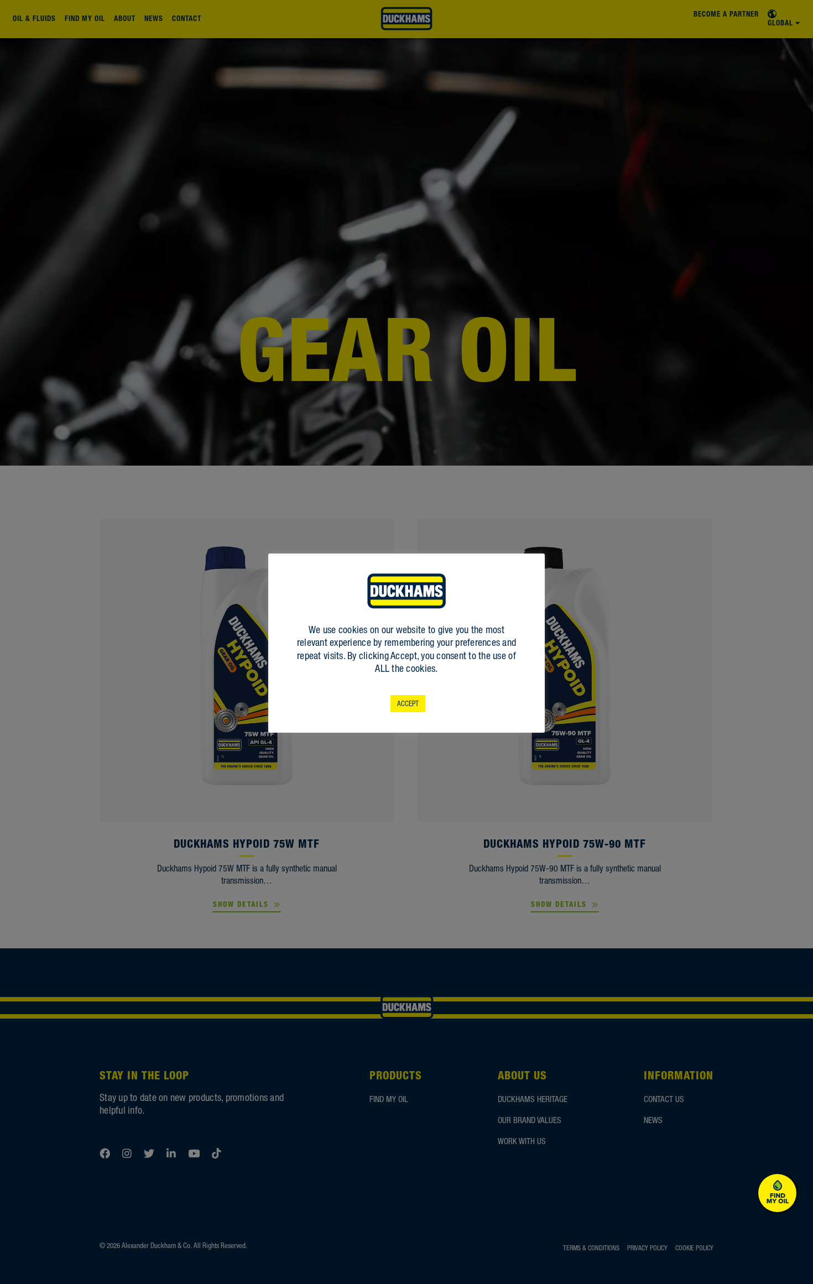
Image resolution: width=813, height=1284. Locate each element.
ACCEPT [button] (408, 704)
